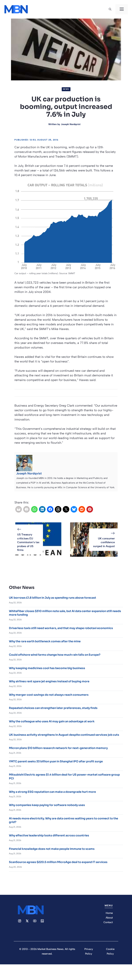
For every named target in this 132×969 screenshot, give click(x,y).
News (66, 89)
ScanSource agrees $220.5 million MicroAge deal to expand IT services (58, 862)
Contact (108, 922)
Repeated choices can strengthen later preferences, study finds (53, 708)
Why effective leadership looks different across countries (49, 835)
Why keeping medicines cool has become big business (47, 668)
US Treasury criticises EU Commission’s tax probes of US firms (28, 542)
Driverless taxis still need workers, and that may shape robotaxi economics (61, 628)
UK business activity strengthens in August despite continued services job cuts (64, 735)
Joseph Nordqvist (70, 124)
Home (109, 913)
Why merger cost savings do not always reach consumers (49, 695)
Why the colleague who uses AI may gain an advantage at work (52, 721)
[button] (110, 9)
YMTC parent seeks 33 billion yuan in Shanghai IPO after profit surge (56, 761)
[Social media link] (19, 921)
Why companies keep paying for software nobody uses (47, 805)
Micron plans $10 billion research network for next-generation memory (58, 748)
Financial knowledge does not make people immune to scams (52, 849)
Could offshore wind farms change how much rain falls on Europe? (54, 655)
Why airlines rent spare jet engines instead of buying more (49, 681)
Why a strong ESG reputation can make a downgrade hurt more (52, 792)
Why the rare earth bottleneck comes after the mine (45, 641)
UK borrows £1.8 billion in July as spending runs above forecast (52, 598)
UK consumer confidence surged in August (104, 542)
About (109, 917)
